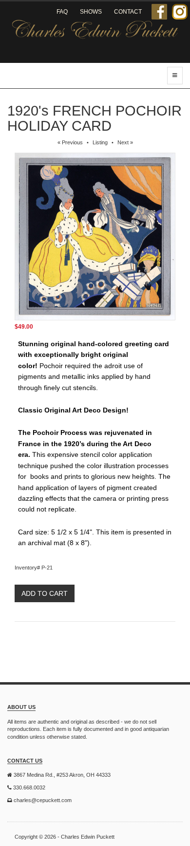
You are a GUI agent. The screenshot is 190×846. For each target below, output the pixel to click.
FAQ (62, 11)
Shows (91, 11)
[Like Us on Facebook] (159, 12)
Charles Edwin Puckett (87, 837)
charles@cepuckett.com (43, 800)
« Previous (70, 142)
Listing (100, 142)
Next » (125, 142)
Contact (128, 11)
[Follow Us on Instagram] (180, 12)
